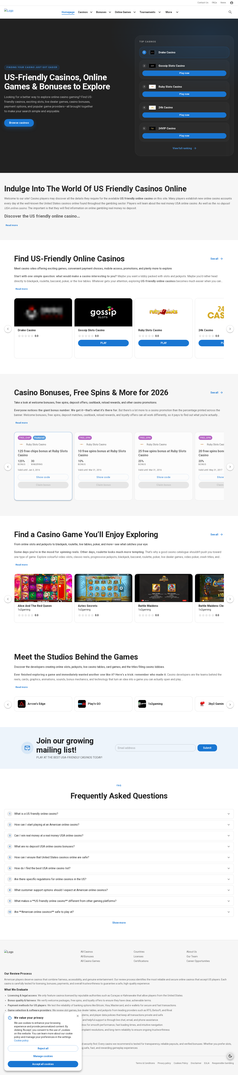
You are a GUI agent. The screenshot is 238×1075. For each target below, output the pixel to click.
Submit (207, 747)
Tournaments (147, 12)
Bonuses (101, 12)
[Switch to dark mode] (230, 1056)
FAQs (214, 2)
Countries (139, 951)
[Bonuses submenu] (110, 12)
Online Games (123, 12)
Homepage (68, 12)
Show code (43, 477)
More (169, 12)
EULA (206, 1063)
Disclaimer (196, 1063)
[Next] (230, 329)
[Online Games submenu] (134, 12)
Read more (12, 225)
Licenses (138, 956)
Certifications (141, 961)
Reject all (43, 1048)
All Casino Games (90, 961)
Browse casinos (19, 122)
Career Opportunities (198, 961)
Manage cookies (43, 1056)
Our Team (192, 956)
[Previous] (8, 329)
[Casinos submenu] (91, 12)
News (223, 2)
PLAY (103, 343)
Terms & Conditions (145, 1063)
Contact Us (202, 2)
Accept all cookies (43, 1064)
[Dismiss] (77, 1016)
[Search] (230, 12)
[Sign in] (232, 3)
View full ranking (182, 148)
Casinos (83, 12)
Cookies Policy (181, 1063)
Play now (184, 73)
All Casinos (87, 951)
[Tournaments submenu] (159, 12)
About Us (192, 951)
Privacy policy (164, 1063)
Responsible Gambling (223, 1063)
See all (214, 258)
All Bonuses (87, 956)
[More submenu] (177, 12)
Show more (119, 922)
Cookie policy (21, 1040)
